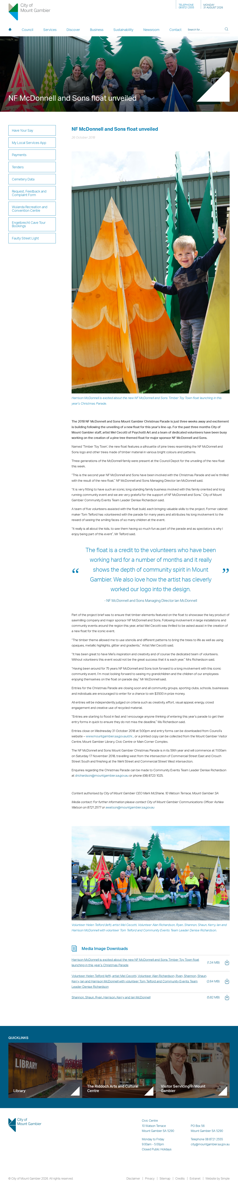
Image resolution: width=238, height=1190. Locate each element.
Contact (175, 30)
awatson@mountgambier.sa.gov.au (130, 807)
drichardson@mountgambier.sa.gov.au (101, 775)
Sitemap (165, 1178)
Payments (19, 154)
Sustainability (123, 30)
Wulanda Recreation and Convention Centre (29, 208)
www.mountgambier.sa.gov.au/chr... (110, 736)
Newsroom (151, 30)
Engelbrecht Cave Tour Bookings (29, 224)
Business (96, 30)
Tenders (18, 167)
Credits (180, 1178)
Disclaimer (133, 1178)
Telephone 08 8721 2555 (207, 1139)
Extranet (195, 1178)
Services (50, 30)
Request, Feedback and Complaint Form (29, 193)
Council (27, 30)
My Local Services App (29, 142)
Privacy (150, 1178)
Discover (73, 30)
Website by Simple (217, 1178)
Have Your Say (22, 130)
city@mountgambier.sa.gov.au (210, 1144)
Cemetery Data (23, 179)
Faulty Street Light (25, 238)
